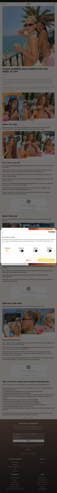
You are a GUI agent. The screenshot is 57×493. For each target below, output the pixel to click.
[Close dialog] (54, 229)
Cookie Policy (5, 242)
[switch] (21, 251)
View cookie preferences (47, 256)
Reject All (28, 260)
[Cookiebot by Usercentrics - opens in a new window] (49, 232)
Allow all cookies (46, 260)
